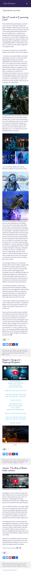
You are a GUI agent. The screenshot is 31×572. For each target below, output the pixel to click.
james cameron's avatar (15, 461)
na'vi (7, 353)
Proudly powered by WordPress (9, 570)
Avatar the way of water (14, 351)
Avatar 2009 (24, 350)
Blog (15, 350)
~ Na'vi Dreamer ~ (9, 3)
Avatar (20, 350)
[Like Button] (4, 339)
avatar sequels (5, 351)
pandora (16, 353)
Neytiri (22, 461)
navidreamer (11, 353)
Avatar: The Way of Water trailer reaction (14, 469)
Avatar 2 (21, 563)
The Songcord (21, 353)
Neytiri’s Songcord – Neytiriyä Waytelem (12, 361)
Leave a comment (19, 462)
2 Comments (6, 354)
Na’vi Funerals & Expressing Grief (15, 18)
